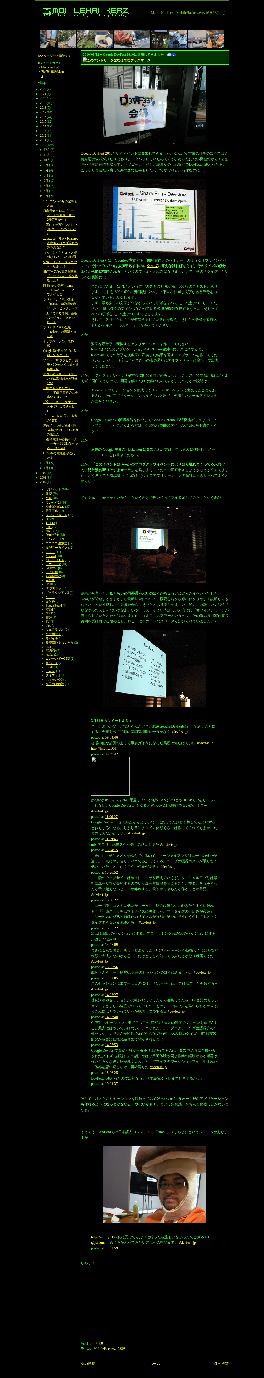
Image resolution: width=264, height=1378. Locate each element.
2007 (43, 482)
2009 (43, 473)
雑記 (121, 1349)
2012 (43, 135)
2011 (43, 140)
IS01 (49, 527)
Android (51, 556)
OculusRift (52, 535)
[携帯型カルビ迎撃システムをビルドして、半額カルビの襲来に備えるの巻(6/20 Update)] (123, 39)
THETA (50, 523)
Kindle (50, 667)
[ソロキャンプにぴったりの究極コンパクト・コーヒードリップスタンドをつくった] (178, 39)
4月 (46, 191)
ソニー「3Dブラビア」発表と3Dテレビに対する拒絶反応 (61, 364)
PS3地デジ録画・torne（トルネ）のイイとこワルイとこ (60, 290)
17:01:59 (111, 1248)
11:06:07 (111, 817)
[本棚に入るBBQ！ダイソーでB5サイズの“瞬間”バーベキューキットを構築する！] (215, 39)
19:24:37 (111, 1084)
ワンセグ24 (53, 502)
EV (48, 621)
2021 (43, 94)
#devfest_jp (179, 732)
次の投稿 (88, 1364)
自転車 (50, 580)
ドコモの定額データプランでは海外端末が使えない (60, 378)
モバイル (52, 638)
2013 (43, 131)
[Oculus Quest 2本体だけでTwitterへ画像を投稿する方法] (197, 39)
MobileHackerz (105, 1349)
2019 (43, 103)
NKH (49, 531)
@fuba (164, 950)
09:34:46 (111, 737)
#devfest (166, 844)
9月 (46, 165)
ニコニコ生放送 (56, 543)
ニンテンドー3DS (58, 659)
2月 (46, 463)
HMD (49, 584)
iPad (48, 625)
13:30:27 (111, 900)
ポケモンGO (54, 679)
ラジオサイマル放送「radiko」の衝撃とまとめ (59, 331)
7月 (46, 175)
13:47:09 (111, 944)
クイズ (152, 266)
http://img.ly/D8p (104, 1237)
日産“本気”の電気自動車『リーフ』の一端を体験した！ (60, 276)
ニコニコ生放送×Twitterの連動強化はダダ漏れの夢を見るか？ (60, 243)
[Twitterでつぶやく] (169, 54)
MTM (49, 609)
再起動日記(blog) (52, 71)
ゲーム (50, 597)
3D (48, 519)
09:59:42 (111, 754)
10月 (47, 160)
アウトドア (53, 564)
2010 (43, 145)
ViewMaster (53, 576)
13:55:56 (111, 967)
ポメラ (50, 552)
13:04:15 (111, 850)
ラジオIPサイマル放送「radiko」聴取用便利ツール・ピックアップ (60, 304)
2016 (43, 117)
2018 (43, 108)
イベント (52, 539)
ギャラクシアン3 (57, 593)
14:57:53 (111, 1045)
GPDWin (51, 568)
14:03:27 (111, 995)
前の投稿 (221, 1364)
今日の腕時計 (55, 684)
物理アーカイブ (56, 547)
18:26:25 (111, 1073)
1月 (46, 468)
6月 (46, 180)
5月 (46, 186)
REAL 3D (52, 572)
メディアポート (56, 515)
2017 (43, 112)
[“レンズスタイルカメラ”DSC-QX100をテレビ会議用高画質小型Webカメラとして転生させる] (141, 39)
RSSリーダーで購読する (54, 56)
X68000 (51, 651)
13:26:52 (111, 872)
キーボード (53, 634)
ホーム (154, 1364)
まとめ (50, 601)
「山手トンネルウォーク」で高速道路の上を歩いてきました (60, 392)
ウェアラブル (55, 629)
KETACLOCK (55, 560)
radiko (49, 654)
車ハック (52, 663)
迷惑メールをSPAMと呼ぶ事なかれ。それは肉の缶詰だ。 (60, 430)
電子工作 (52, 511)
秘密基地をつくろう (59, 643)
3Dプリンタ (54, 588)
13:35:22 (111, 928)
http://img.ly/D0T (104, 748)
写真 (49, 498)
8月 (46, 170)
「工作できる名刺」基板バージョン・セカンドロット (60, 318)
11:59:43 (111, 839)
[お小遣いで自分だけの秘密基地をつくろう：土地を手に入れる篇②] (67, 39)
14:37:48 (111, 1017)
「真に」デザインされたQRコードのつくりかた (60, 229)
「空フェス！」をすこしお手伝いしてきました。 (60, 406)
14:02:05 (111, 978)
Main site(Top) (50, 67)
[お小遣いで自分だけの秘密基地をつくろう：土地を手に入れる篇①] (86, 39)
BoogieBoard (54, 605)
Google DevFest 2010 (96, 153)
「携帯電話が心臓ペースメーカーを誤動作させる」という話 (60, 444)
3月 (46, 196)
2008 (43, 477)
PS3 (48, 647)
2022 (43, 89)
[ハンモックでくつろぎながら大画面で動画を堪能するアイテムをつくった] (160, 39)
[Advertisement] (129, 25)
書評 (49, 617)
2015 (43, 121)
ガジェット (53, 489)
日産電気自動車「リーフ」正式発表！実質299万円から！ (59, 215)
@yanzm (97, 1242)
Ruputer (50, 671)
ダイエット (53, 675)
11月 (47, 155)
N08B (49, 613)
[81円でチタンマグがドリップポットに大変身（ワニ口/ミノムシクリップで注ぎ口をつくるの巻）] (104, 39)
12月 (47, 150)
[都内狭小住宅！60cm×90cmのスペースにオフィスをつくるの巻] (49, 39)
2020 (43, 98)
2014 (43, 126)
